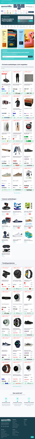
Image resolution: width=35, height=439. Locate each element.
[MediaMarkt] (10, 11)
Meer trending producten (17, 386)
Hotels (25, 423)
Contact (2, 437)
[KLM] (16, 13)
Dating (19, 8)
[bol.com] (2, 11)
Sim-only (15, 6)
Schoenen (13, 422)
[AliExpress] (18, 13)
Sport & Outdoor (14, 423)
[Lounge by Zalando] (26, 13)
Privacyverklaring (14, 431)
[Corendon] (13, 11)
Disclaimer (13, 433)
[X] (4, 426)
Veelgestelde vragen (4, 436)
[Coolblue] (7, 11)
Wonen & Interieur (14, 427)
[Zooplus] (7, 13)
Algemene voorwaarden (15, 432)
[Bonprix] (21, 13)
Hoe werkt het (3, 432)
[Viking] (16, 11)
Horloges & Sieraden (15, 426)
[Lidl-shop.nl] (10, 13)
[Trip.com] (18, 11)
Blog (24, 422)
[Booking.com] (5, 11)
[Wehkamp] (21, 11)
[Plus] (13, 13)
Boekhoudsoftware (21, 6)
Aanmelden (30, 56)
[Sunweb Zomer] (26, 11)
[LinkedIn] (8, 426)
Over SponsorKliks (3, 431)
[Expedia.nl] (24, 11)
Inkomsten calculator (4, 433)
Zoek (31, 20)
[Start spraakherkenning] (19, 21)
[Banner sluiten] (34, 2)
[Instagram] (6, 426)
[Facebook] (2, 426)
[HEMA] (5, 13)
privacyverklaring (12, 58)
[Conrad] (24, 13)
